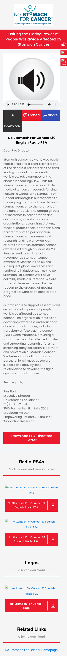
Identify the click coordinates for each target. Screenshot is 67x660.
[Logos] (63, 62)
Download (12, 126)
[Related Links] (63, 53)
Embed (33, 115)
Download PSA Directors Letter (31, 437)
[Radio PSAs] (63, 45)
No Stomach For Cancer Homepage (31, 650)
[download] (52, 505)
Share (52, 115)
